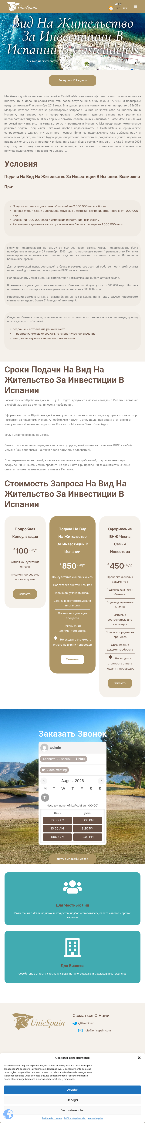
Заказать (25, 594)
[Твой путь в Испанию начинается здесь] (23, 6)
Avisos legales (95, 1118)
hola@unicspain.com (97, 1030)
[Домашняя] (27, 61)
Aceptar (72, 1090)
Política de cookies (52, 1118)
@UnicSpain (86, 1023)
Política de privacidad (75, 1118)
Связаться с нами (90, 1015)
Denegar (72, 1100)
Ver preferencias (72, 1110)
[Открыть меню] (135, 6)
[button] (139, 1058)
